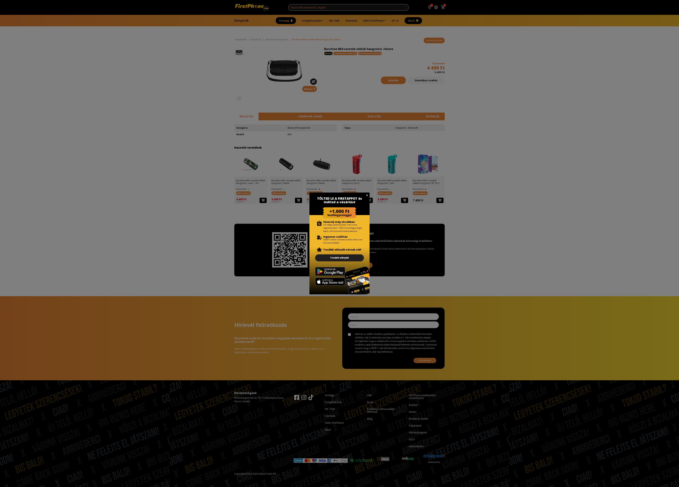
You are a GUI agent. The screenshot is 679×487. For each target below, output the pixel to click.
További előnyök (339, 257)
